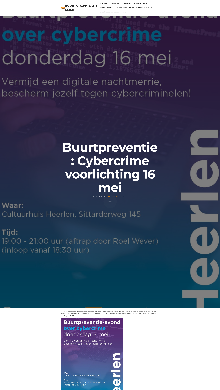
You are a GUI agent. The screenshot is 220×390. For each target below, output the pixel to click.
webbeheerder (113, 196)
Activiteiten (104, 3)
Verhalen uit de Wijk (140, 3)
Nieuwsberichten (121, 8)
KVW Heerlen (126, 3)
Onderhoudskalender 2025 (109, 12)
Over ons (124, 12)
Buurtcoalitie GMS (106, 8)
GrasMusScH (115, 3)
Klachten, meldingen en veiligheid (141, 8)
